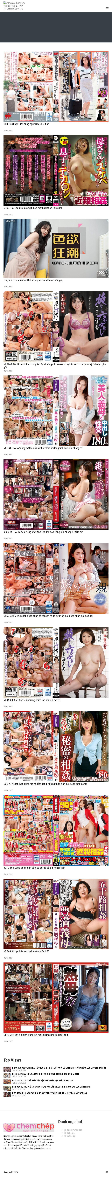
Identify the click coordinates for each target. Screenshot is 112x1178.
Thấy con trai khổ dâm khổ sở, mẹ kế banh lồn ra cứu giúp (33, 280)
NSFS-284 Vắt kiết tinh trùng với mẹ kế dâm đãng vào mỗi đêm (36, 1034)
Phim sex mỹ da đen (73, 1130)
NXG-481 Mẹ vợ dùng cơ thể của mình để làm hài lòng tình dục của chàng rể (43, 448)
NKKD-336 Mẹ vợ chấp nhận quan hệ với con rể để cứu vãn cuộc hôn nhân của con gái (48, 615)
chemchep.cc (45, 1148)
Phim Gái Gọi (70, 1136)
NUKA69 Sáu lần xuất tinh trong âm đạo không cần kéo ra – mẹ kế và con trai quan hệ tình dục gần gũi (55, 366)
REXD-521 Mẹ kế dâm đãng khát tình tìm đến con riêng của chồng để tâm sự (43, 531)
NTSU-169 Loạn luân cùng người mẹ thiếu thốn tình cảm (33, 207)
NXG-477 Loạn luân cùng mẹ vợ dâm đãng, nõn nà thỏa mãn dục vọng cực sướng (45, 783)
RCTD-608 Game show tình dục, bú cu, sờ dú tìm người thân (34, 867)
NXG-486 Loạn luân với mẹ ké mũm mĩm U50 (26, 951)
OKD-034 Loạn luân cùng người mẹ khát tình (26, 123)
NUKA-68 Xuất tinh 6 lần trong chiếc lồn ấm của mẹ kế (32, 700)
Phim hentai (69, 1133)
